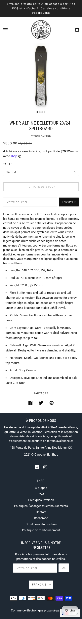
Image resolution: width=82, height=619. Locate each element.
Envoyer (69, 201)
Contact (41, 512)
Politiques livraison (41, 500)
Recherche (41, 518)
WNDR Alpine (41, 135)
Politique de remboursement (41, 530)
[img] (36, 467)
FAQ (41, 494)
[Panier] (77, 30)
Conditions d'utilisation (41, 524)
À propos (41, 488)
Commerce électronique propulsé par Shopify (41, 610)
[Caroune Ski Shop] (41, 29)
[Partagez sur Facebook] (30, 403)
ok (64, 567)
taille (8, 164)
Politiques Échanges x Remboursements (41, 506)
